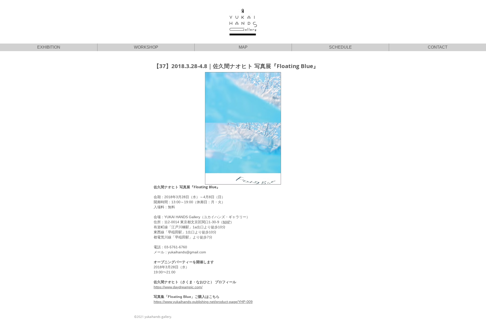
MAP (226, 222)
